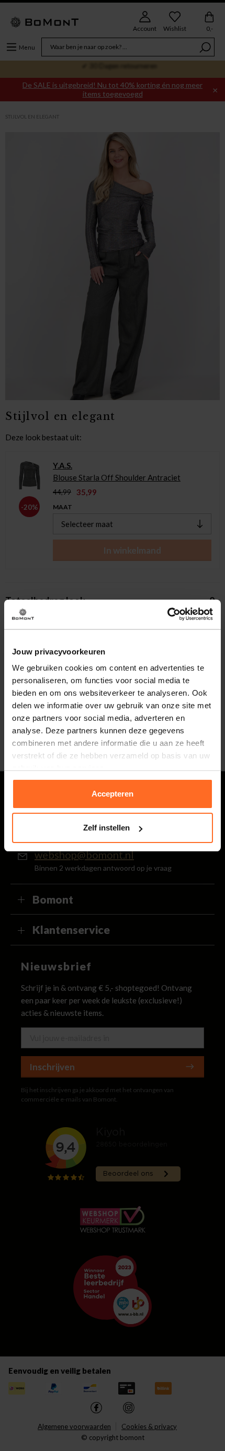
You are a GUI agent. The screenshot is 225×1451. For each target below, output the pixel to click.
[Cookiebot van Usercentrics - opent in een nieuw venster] (167, 614)
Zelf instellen (106, 827)
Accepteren (112, 793)
